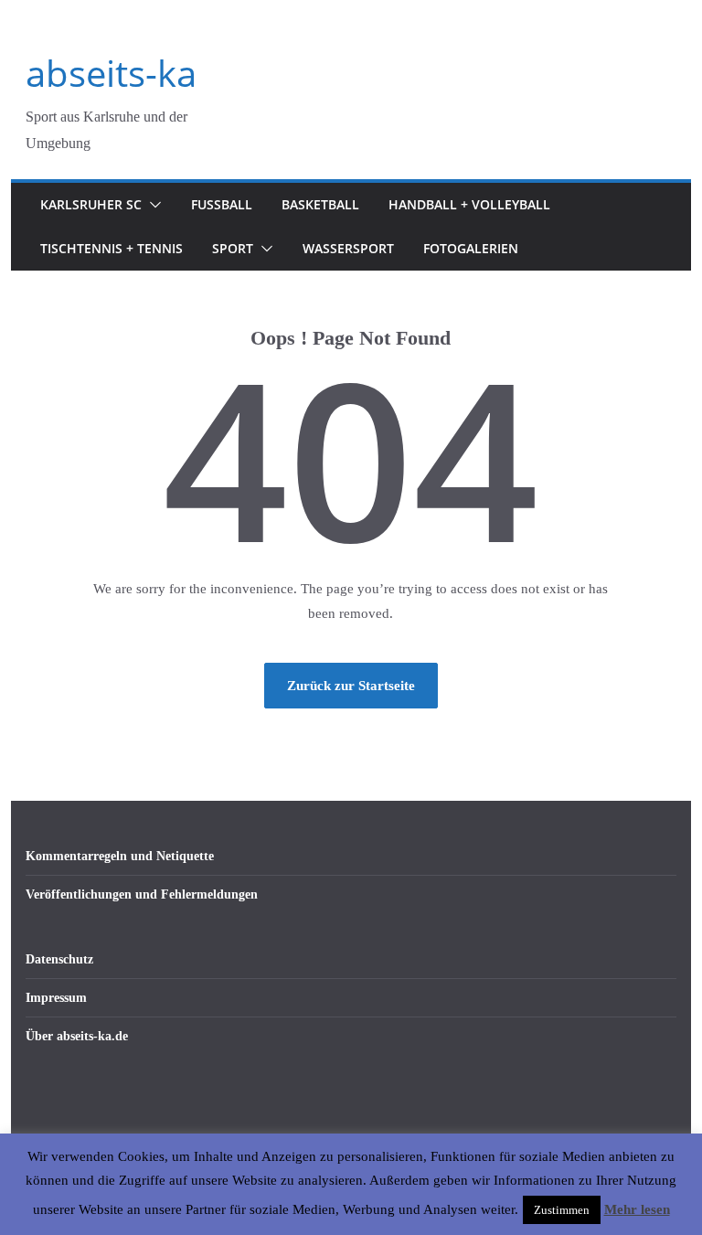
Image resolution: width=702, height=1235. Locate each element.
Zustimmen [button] (562, 1210)
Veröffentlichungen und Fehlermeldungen (142, 894)
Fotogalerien (470, 248)
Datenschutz (59, 959)
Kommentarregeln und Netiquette (120, 856)
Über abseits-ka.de (77, 1036)
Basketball (320, 204)
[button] (152, 205)
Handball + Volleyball (469, 204)
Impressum (56, 998)
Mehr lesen (637, 1209)
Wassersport (348, 248)
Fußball (221, 204)
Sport (232, 248)
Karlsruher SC (91, 204)
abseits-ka (111, 73)
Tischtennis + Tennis (111, 248)
